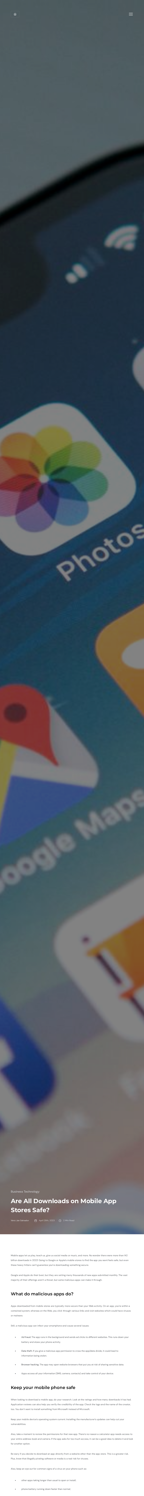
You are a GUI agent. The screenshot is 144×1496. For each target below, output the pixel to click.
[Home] (15, 14)
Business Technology (25, 1191)
